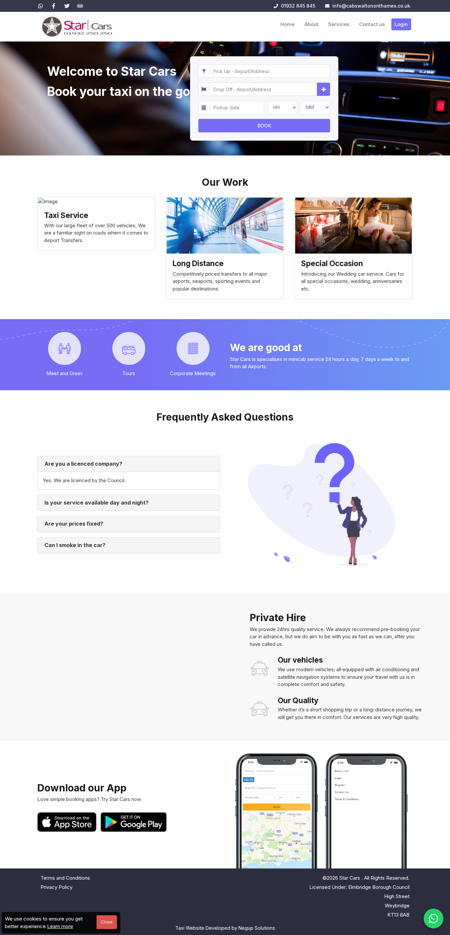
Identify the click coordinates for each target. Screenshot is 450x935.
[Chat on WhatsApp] (433, 918)
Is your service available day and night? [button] (96, 502)
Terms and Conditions (65, 878)
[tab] (129, 464)
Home (287, 24)
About (311, 24)
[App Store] (68, 822)
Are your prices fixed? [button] (73, 523)
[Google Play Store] (133, 822)
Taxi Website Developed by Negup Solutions (225, 928)
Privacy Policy (56, 887)
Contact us (372, 24)
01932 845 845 (297, 6)
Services (338, 24)
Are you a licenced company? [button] (83, 463)
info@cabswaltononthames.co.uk (371, 6)
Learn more (60, 926)
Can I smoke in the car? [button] (74, 545)
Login (401, 24)
